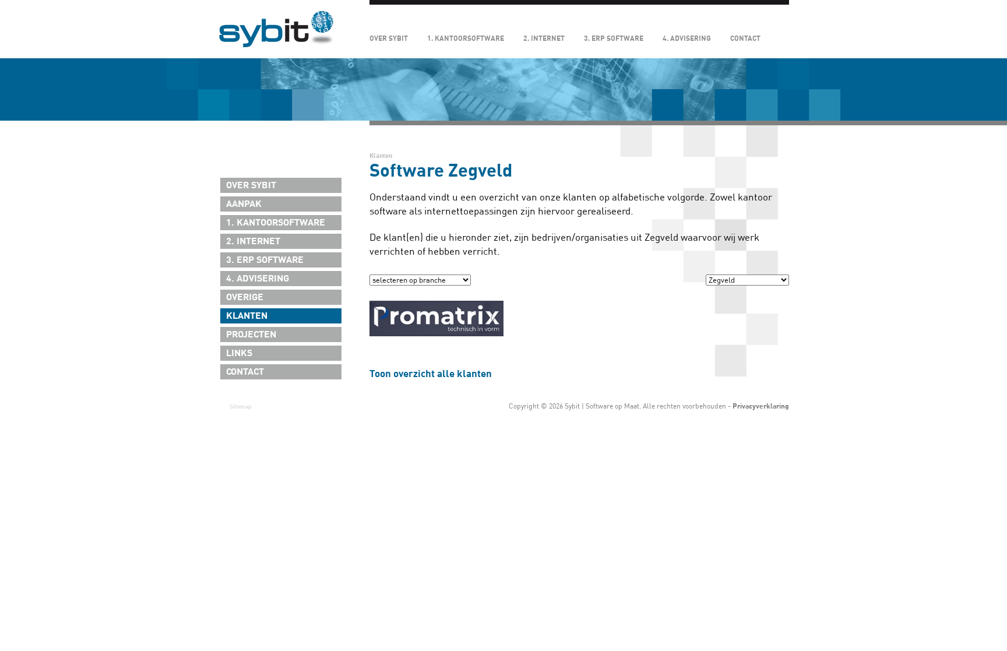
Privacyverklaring (761, 406)
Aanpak (244, 204)
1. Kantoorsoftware (465, 38)
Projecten (251, 334)
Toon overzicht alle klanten (430, 373)
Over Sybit (388, 38)
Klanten (246, 316)
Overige (244, 297)
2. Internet (544, 38)
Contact (745, 38)
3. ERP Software (613, 38)
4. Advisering (687, 38)
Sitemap (241, 406)
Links (239, 353)
